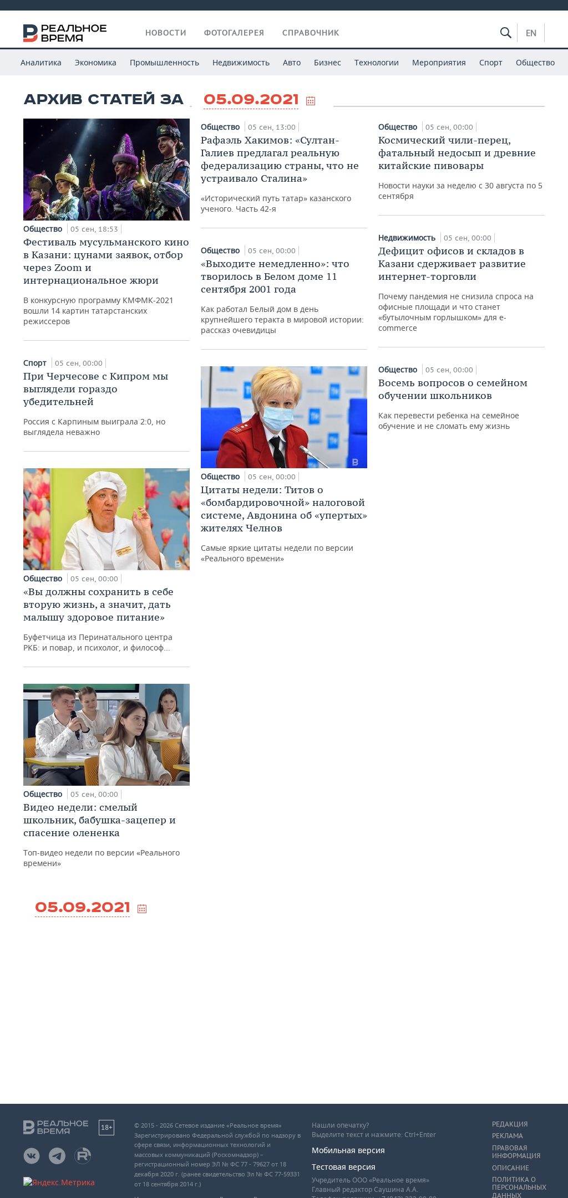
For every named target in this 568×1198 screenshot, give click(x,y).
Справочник (310, 33)
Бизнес (327, 62)
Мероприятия (439, 62)
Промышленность (164, 62)
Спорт (491, 62)
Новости (165, 33)
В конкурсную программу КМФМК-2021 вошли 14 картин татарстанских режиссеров (106, 280)
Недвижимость (241, 62)
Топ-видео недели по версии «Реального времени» (101, 834)
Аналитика (41, 62)
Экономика (95, 62)
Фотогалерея (234, 33)
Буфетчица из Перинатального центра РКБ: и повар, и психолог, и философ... (98, 619)
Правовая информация (516, 1152)
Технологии (376, 62)
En (531, 32)
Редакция (510, 1124)
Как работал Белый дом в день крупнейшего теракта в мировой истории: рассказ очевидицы (282, 296)
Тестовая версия (344, 1166)
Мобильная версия (348, 1150)
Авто (292, 62)
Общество (535, 62)
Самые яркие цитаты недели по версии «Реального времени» (284, 523)
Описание (510, 1168)
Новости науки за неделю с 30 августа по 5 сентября (460, 167)
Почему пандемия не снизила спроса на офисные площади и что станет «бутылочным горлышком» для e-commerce (456, 288)
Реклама (507, 1136)
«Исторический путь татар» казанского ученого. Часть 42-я (280, 174)
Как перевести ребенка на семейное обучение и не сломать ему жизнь (453, 403)
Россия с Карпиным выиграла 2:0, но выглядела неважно (95, 403)
